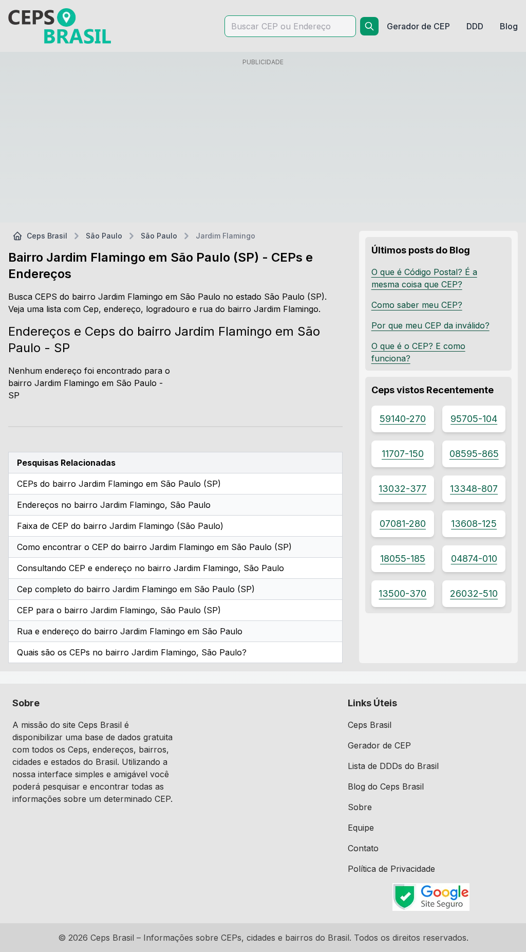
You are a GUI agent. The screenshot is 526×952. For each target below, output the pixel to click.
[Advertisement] (263, 142)
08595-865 (474, 453)
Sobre (360, 807)
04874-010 (474, 558)
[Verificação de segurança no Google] (431, 897)
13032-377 (402, 488)
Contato (363, 848)
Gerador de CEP (379, 745)
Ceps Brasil (47, 235)
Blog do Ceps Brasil (386, 786)
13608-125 (474, 523)
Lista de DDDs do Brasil (393, 766)
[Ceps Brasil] (59, 26)
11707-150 (403, 453)
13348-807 (474, 488)
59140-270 (403, 418)
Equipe (361, 827)
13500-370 (402, 593)
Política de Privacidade (391, 869)
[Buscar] (369, 26)
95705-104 (473, 418)
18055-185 (402, 558)
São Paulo (104, 235)
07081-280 (403, 523)
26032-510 (474, 593)
